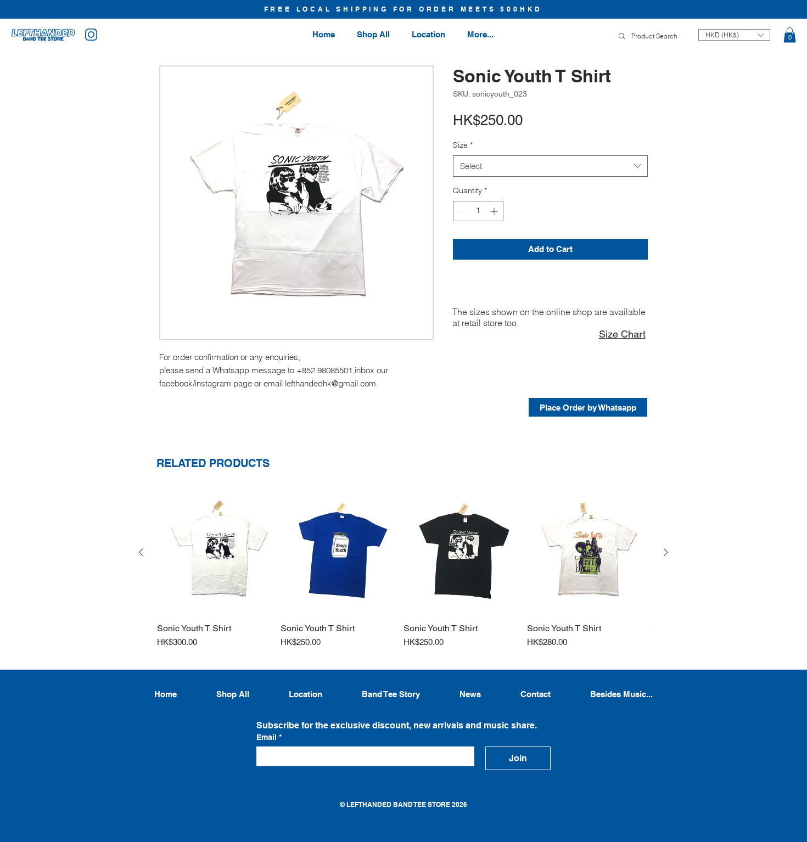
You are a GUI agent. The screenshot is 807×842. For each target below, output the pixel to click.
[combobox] (550, 166)
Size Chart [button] (622, 334)
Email (269, 737)
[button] (789, 34)
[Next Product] (665, 552)
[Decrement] (461, 211)
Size (463, 145)
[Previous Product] (141, 552)
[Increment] (495, 211)
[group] (403, 575)
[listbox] (734, 35)
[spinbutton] (478, 211)
